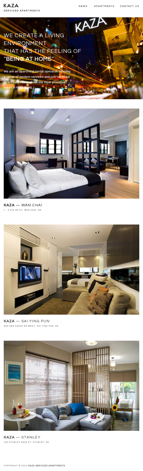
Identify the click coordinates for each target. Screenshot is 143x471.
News (83, 6)
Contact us (129, 6)
